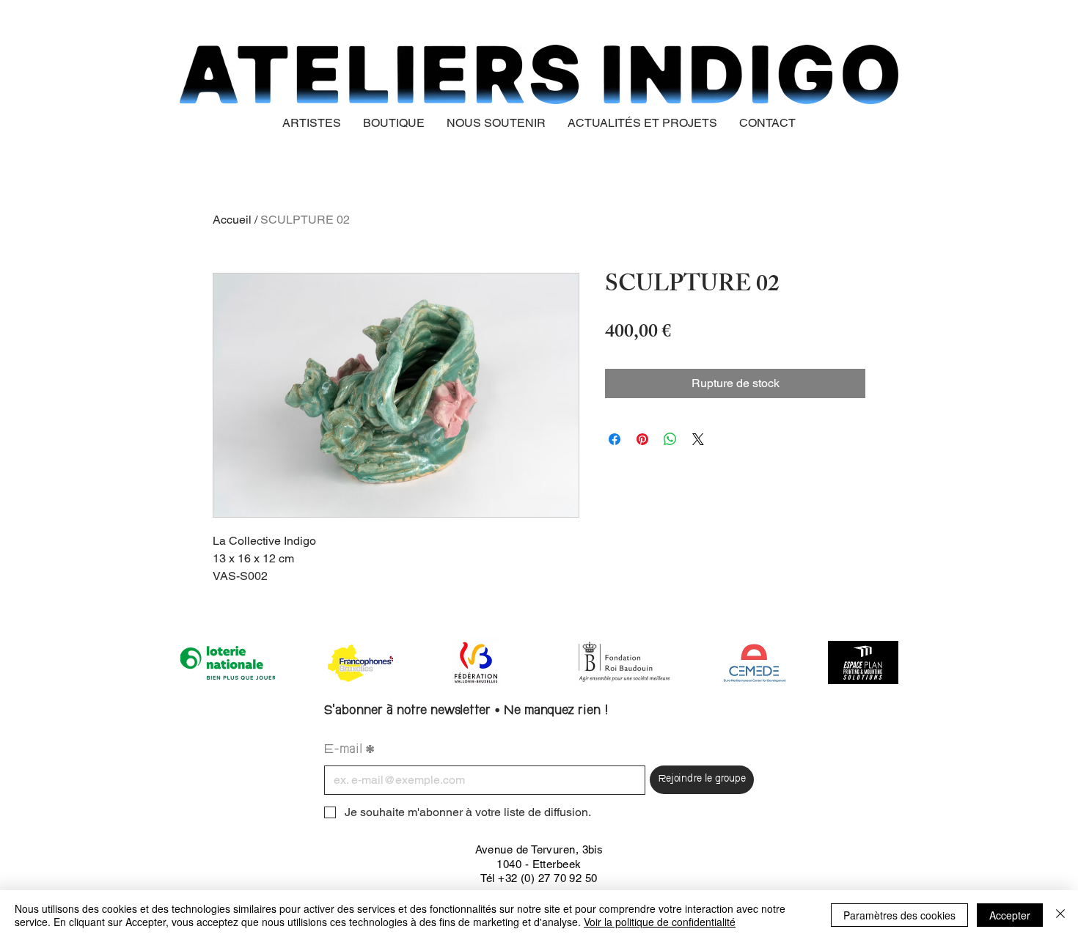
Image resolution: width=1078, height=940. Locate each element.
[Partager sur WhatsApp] (670, 439)
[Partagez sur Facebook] (614, 439)
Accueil (232, 220)
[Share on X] (698, 439)
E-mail (349, 750)
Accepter (1009, 915)
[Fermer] (1060, 915)
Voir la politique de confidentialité (660, 921)
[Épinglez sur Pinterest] (642, 439)
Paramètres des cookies (899, 915)
